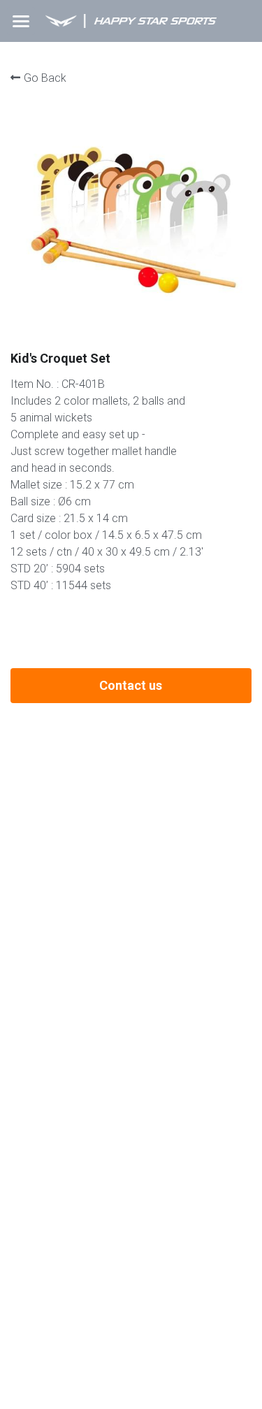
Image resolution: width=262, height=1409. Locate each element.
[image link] (131, 20)
